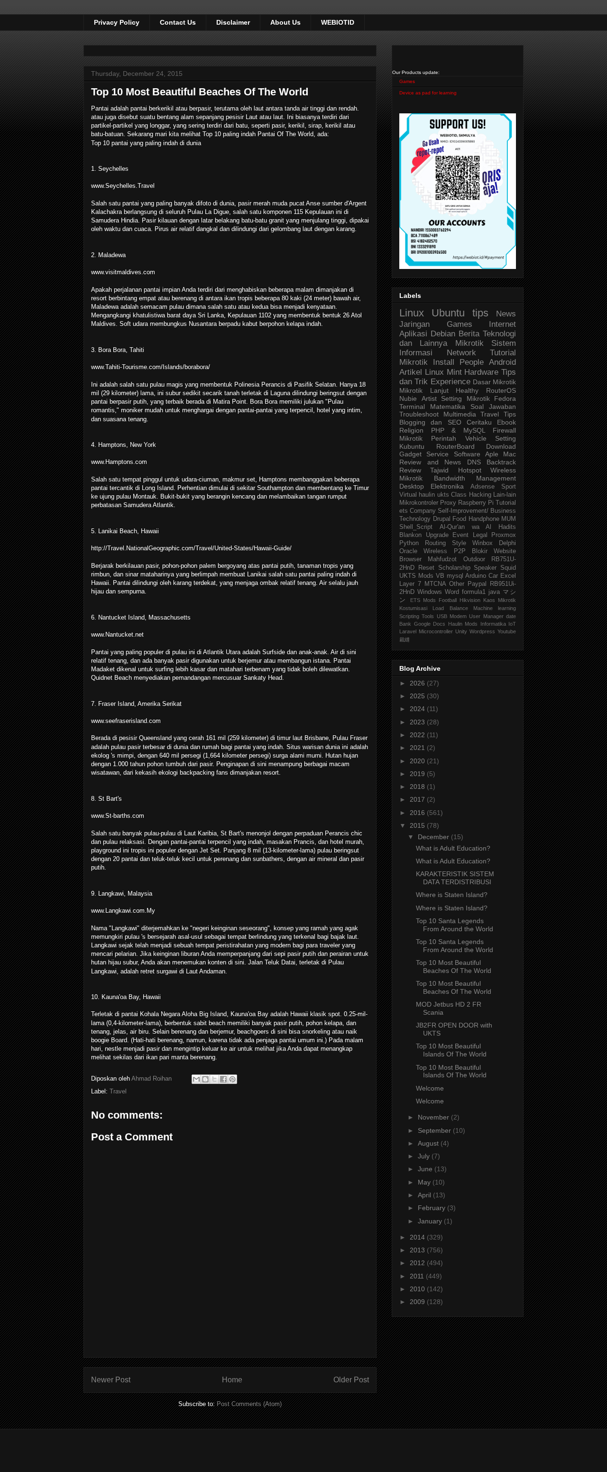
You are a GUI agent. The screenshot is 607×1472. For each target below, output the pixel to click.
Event (460, 535)
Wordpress (482, 631)
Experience (450, 381)
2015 (418, 825)
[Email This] (196, 1079)
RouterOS (501, 390)
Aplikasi (413, 333)
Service (437, 454)
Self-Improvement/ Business (477, 511)
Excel (508, 576)
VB (440, 576)
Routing (435, 543)
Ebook (506, 422)
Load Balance (450, 608)
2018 (418, 786)
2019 (418, 774)
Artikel (410, 372)
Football (448, 600)
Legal (480, 535)
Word (452, 592)
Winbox (482, 543)
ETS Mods (423, 600)
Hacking (480, 494)
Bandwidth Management (475, 478)
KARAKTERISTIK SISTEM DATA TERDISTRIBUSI (455, 878)
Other (456, 584)
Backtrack (501, 462)
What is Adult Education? (453, 848)
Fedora (505, 398)
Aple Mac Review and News (457, 458)
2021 (418, 747)
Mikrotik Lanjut (424, 390)
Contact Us (178, 22)
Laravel (407, 631)
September (435, 1130)
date (511, 616)
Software (467, 454)
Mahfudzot (442, 559)
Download (501, 446)
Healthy (467, 390)
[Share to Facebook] (223, 1079)
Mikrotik (469, 343)
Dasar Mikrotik (494, 382)
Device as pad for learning (428, 92)
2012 (418, 1263)
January (431, 1221)
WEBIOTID (337, 22)
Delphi (507, 543)
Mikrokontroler (418, 503)
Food (459, 519)
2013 (418, 1250)
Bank (405, 624)
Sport (508, 486)
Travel (118, 1091)
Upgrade (437, 535)
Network (461, 352)
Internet (502, 324)
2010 (418, 1289)
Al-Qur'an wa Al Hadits (478, 527)
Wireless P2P (444, 551)
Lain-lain (504, 494)
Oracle (408, 551)
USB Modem (452, 616)
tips (480, 313)
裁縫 (404, 639)
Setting (505, 438)
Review (410, 470)
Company (423, 511)
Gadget (410, 454)
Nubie (408, 398)
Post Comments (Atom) (249, 1403)
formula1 (474, 592)
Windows (429, 592)
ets (403, 511)
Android (502, 362)
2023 (418, 722)
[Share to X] (214, 1079)
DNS (474, 462)
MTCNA (435, 584)
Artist (429, 398)
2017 (418, 799)
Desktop (411, 486)
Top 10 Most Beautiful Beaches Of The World (453, 966)
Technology (415, 519)
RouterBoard (455, 446)
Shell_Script (415, 527)
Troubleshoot (419, 414)
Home (232, 1380)
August (429, 1143)
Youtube (506, 631)
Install (443, 362)
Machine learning (494, 608)
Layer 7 (410, 584)
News (506, 313)
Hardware (481, 372)
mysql (455, 576)
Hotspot (469, 470)
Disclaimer (233, 22)
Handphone (484, 519)
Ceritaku (479, 422)
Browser (410, 559)
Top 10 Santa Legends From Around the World (454, 925)
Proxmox (503, 535)
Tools (428, 616)
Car (493, 576)
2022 (418, 735)
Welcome (430, 1088)
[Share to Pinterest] (232, 1079)
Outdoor (474, 559)
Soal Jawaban (493, 406)
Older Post (351, 1380)
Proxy (448, 503)
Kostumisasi (413, 608)
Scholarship (454, 568)
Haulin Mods (463, 624)
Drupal (442, 519)
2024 (418, 709)
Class (459, 494)
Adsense (482, 486)
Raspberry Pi (476, 503)
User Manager (486, 616)
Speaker (485, 568)
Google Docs (430, 624)
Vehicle (476, 438)
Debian (443, 333)
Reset (426, 568)
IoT (512, 624)
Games (407, 81)
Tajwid (439, 470)
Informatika (493, 624)
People (472, 362)
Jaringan (414, 324)
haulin (427, 494)
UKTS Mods (416, 576)
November (434, 1117)
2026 (418, 683)
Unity (461, 631)
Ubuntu (448, 313)
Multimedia (459, 414)
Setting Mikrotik (465, 398)
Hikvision (470, 600)
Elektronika (447, 486)
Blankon (410, 535)
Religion (411, 430)
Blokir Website (494, 551)
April (425, 1195)
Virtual (408, 494)
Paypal (477, 584)
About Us (285, 22)
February (432, 1208)
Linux (411, 313)
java (494, 592)
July (425, 1156)
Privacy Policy (116, 22)
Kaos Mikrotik (499, 600)
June (426, 1169)
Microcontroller (436, 631)
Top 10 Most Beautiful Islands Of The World (451, 1050)
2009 (418, 1301)
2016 (418, 812)
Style (459, 543)
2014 (418, 1237)
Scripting (409, 616)
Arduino (475, 576)
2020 (418, 761)
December (434, 837)
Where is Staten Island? (451, 894)
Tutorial (506, 503)
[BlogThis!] (205, 1079)
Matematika (447, 406)
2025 (418, 696)
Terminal (412, 406)
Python (409, 543)
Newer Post (110, 1380)
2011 (418, 1276)
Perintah (443, 438)
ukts (443, 494)
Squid (508, 568)
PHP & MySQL (458, 430)
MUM (508, 519)
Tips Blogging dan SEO (457, 418)
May (425, 1182)
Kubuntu (411, 446)
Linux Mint (443, 372)
